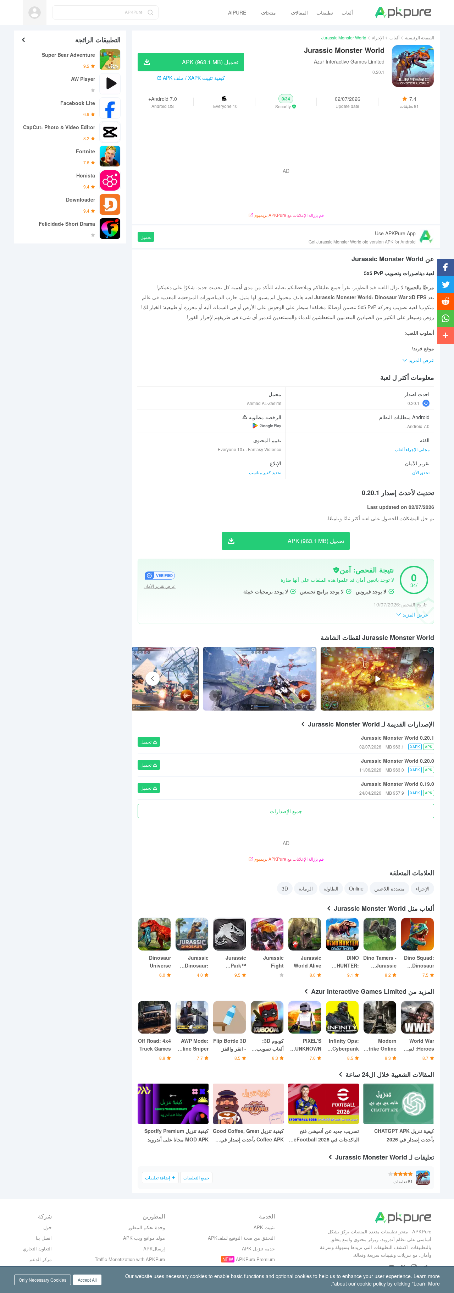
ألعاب (394, 37)
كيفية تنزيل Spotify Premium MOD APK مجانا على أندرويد (176, 1135)
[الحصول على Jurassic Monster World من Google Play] (267, 425)
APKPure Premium (255, 1259)
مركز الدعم (40, 1259)
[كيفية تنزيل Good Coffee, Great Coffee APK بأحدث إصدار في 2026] (248, 1104)
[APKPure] (403, 12)
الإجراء (378, 37)
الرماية (306, 888)
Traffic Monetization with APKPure (130, 1259)
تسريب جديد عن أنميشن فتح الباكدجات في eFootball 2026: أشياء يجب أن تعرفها (325, 1135)
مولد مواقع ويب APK (144, 1237)
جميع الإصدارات (286, 811)
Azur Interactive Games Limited (349, 61)
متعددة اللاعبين (389, 888)
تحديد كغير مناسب (265, 472)
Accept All (87, 1280)
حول (47, 1227)
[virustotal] (336, 570)
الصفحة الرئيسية (419, 37)
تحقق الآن (421, 472)
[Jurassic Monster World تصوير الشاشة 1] (141, 679)
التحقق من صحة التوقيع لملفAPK (241, 1237)
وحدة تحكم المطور (146, 1227)
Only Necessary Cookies (42, 1280)
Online (356, 888)
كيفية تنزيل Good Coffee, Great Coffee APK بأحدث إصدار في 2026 (248, 1135)
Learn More (427, 1283)
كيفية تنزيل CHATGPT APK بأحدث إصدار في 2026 (404, 1135)
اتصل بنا (44, 1237)
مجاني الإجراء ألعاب (412, 449)
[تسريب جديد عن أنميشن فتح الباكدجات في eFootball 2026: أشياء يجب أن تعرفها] (323, 1104)
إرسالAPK (154, 1248)
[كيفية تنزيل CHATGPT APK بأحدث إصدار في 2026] (398, 1104)
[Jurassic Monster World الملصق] (259, 679)
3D (285, 888)
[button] (286, 102)
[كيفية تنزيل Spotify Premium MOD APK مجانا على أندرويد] (173, 1104)
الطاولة (330, 888)
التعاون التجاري (37, 1248)
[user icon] (34, 12)
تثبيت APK (264, 1227)
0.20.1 (414, 403)
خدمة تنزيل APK (258, 1248)
